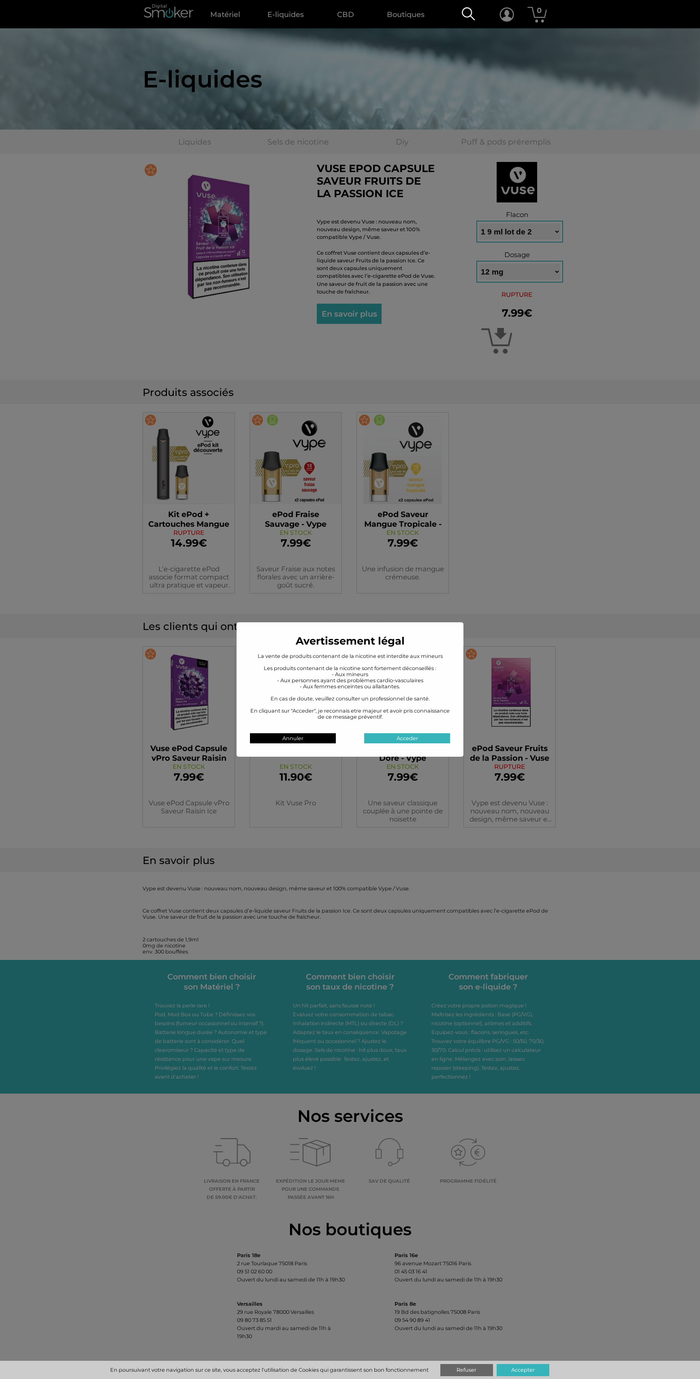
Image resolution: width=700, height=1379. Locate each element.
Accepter (523, 1370)
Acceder (407, 738)
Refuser (466, 1370)
